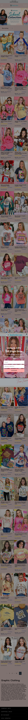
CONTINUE (14, 370)
